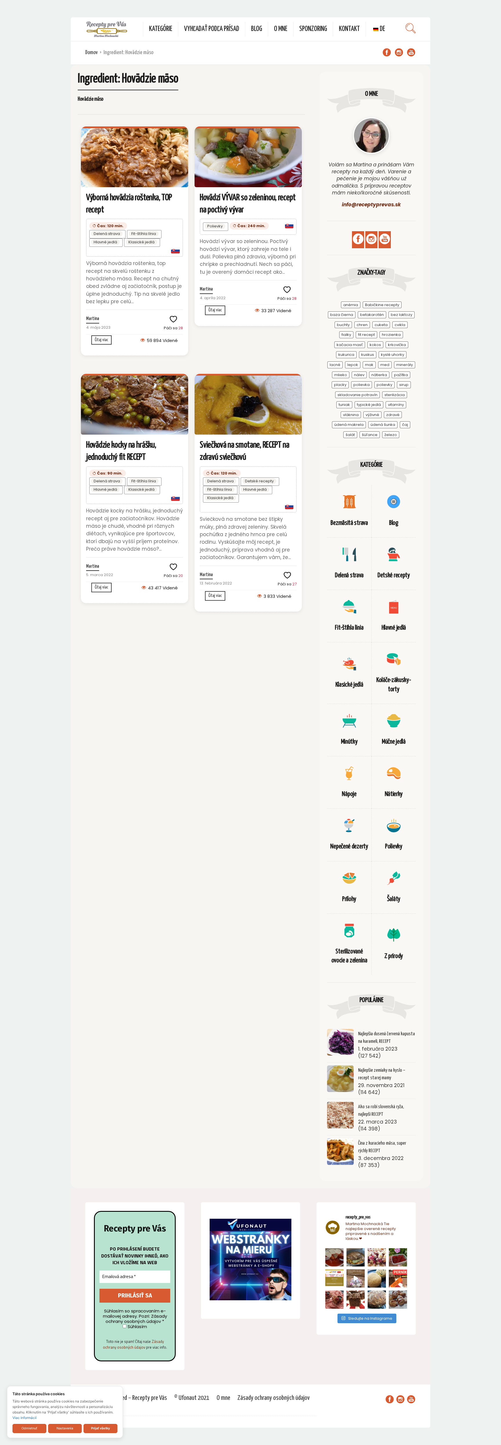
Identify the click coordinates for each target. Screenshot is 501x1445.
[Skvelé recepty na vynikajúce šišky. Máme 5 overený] (398, 1299)
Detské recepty (259, 481)
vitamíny (396, 404)
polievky (384, 384)
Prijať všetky (100, 1428)
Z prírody (393, 956)
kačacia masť (350, 345)
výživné (372, 415)
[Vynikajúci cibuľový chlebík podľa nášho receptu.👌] (377, 1299)
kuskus (367, 354)
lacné (335, 364)
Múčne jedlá (394, 741)
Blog (256, 29)
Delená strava (107, 233)
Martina (92, 318)
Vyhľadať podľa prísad (211, 29)
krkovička (397, 345)
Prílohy (349, 899)
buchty (343, 325)
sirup (404, 384)
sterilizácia (394, 395)
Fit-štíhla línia (143, 233)
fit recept (366, 334)
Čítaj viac (101, 340)
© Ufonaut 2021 (191, 1398)
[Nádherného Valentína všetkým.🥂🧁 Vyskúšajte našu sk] (334, 1299)
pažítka (401, 375)
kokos (375, 345)
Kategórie (160, 29)
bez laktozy (401, 314)
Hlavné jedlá (105, 242)
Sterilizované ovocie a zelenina (349, 956)
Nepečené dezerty (349, 846)
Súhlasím (136, 1326)
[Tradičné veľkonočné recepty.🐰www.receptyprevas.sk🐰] (377, 1278)
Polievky (215, 226)
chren (362, 325)
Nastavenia (65, 1428)
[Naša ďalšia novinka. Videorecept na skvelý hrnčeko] (398, 1278)
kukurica (346, 354)
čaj (405, 424)
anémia (350, 305)
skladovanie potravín (357, 395)
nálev (359, 375)
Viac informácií (24, 1417)
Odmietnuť (29, 1428)
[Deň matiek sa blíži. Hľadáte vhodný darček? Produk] (334, 1278)
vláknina (351, 415)
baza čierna (341, 314)
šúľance (369, 434)
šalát (350, 434)
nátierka (379, 375)
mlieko (340, 375)
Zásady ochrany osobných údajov (133, 1344)
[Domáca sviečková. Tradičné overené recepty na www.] (355, 1257)
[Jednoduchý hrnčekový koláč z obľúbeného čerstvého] (377, 1257)
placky (340, 384)
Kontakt (349, 29)
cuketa (381, 325)
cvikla (400, 325)
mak (369, 364)
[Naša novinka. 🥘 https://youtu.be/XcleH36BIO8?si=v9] (334, 1257)
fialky (346, 334)
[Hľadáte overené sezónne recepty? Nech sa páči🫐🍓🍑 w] (398, 1257)
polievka (361, 384)
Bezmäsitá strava (349, 523)
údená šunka (383, 424)
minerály (404, 364)
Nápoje (349, 794)
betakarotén (372, 314)
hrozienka (391, 334)
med (384, 364)
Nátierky (394, 794)
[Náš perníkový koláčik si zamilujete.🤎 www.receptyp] (355, 1299)
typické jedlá (369, 404)
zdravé (393, 415)
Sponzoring (313, 29)
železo (390, 434)
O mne (280, 29)
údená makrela (349, 424)
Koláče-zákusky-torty (393, 684)
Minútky (349, 741)
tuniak (344, 404)
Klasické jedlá (141, 242)
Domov (91, 52)
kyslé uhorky (392, 354)
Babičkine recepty (382, 305)
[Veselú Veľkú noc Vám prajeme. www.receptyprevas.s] (355, 1278)
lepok (352, 364)
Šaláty (393, 899)
